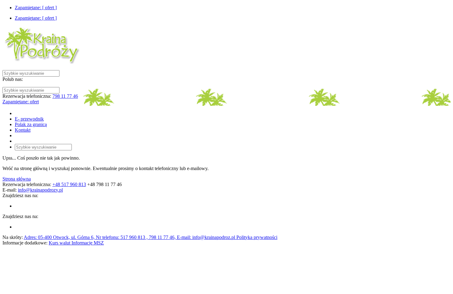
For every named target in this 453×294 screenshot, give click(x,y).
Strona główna (16, 178)
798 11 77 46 (65, 96)
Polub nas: (12, 79)
